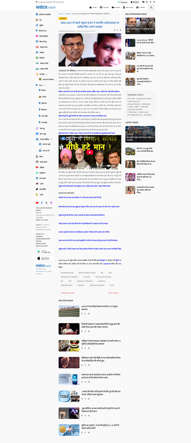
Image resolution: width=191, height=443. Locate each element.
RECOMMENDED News (136, 14)
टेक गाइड (42, 178)
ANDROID (107, 263)
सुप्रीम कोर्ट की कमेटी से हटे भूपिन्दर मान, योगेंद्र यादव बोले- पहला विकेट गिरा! (84, 186)
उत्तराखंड (44, 122)
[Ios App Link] (134, 3)
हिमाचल (44, 109)
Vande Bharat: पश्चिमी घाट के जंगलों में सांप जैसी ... (146, 41)
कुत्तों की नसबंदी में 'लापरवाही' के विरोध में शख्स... (144, 82)
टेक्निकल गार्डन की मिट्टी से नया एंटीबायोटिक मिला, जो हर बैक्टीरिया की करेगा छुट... (101, 359)
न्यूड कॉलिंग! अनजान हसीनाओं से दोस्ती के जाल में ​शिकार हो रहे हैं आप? (100, 410)
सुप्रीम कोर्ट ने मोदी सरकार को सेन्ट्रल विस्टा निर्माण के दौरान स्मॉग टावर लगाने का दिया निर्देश (90, 249)
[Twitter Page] (47, 203)
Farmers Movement (97, 285)
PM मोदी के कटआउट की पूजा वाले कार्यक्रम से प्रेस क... (145, 69)
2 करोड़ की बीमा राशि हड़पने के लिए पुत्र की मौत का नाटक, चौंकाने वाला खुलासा (100, 393)
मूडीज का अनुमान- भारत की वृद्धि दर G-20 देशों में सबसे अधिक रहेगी (100, 427)
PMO (70, 281)
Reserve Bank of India (87, 273)
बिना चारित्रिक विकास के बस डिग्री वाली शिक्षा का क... (146, 163)
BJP (62, 281)
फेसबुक (102, 260)
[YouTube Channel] (37, 203)
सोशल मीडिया (44, 139)
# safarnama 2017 (133, 101)
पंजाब (44, 97)
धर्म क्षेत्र (41, 74)
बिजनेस (41, 58)
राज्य (40, 85)
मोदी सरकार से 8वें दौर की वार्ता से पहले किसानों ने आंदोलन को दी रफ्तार (83, 223)
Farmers (81, 285)
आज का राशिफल (48, 79)
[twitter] (150, 2)
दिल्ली (43, 90)
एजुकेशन (42, 173)
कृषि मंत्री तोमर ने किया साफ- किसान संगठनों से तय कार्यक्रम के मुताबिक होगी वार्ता (87, 133)
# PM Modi (144, 106)
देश (40, 20)
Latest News (131, 122)
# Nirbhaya (147, 115)
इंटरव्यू (42, 128)
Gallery (106, 7)
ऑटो (41, 184)
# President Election (134, 115)
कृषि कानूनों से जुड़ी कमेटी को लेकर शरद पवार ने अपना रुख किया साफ (82, 116)
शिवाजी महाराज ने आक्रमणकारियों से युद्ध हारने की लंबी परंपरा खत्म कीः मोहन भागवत (100, 325)
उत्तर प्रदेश (44, 116)
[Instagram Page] (51, 203)
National (130, 134)
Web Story (129, 7)
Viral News (131, 25)
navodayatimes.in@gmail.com (45, 215)
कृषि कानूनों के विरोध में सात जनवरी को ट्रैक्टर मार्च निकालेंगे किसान (82, 215)
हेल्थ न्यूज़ (43, 134)
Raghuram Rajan (67, 273)
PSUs (110, 273)
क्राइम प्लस (43, 47)
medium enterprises (103, 277)
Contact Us (40, 234)
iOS (119, 263)
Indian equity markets (69, 277)
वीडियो (42, 167)
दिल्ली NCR (43, 30)
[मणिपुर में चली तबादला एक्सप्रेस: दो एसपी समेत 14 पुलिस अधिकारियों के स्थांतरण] (69, 351)
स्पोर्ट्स (41, 52)
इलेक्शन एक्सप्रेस (45, 14)
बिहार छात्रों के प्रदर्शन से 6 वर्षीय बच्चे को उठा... (140, 30)
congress (101, 281)
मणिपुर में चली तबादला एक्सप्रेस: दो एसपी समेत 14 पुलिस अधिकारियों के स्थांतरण (101, 342)
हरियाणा (44, 103)
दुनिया (41, 25)
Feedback (39, 236)
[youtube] (143, 2)
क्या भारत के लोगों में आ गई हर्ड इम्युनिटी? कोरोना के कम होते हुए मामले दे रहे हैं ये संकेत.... (89, 240)
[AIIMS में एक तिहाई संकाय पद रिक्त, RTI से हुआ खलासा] (69, 316)
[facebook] (146, 2)
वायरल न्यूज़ (46, 144)
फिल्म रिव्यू (43, 41)
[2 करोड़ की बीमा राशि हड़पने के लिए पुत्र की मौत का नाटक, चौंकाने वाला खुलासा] (69, 401)
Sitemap (38, 241)
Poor (112, 285)
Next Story (113, 293)
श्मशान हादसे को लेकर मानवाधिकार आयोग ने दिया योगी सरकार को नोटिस (84, 232)
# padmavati (146, 104)
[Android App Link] (122, 3)
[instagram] (154, 2)
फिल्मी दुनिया (43, 36)
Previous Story (68, 293)
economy (86, 277)
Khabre (67, 14)
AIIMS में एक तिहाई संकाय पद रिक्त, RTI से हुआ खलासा (99, 308)
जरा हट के (46, 150)
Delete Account (42, 246)
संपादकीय (42, 189)
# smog (130, 106)
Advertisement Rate (43, 239)
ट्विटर (117, 260)
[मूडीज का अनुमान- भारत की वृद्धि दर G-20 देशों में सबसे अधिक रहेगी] (69, 435)
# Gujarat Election (133, 104)
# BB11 (136, 106)
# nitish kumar (143, 112)
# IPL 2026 (131, 98)
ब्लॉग (41, 194)
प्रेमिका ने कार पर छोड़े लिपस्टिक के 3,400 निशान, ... (145, 56)
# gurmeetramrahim (134, 109)
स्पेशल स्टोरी (44, 63)
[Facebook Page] (42, 203)
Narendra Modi (67, 285)
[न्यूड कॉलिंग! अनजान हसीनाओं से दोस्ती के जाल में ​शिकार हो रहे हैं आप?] (69, 418)
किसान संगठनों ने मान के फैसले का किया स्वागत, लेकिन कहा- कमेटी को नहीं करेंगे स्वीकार (89, 91)
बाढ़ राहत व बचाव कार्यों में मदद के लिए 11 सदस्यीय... (140, 139)
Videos (117, 7)
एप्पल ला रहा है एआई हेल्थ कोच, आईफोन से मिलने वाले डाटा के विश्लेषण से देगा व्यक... (100, 376)
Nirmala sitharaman (85, 281)
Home (94, 7)
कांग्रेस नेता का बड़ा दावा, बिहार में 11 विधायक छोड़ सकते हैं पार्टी (80, 197)
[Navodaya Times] (45, 7)
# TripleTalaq (132, 112)
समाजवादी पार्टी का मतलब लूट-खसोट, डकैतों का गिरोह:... (145, 190)
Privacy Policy (41, 243)
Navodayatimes (40, 271)
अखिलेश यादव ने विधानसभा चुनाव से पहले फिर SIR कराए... (146, 177)
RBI (102, 273)
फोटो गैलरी (43, 162)
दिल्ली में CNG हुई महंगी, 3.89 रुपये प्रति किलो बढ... (145, 150)
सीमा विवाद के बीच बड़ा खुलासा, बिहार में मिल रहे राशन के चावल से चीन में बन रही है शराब (89, 206)
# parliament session (144, 98)
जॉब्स (41, 156)
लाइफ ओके (44, 69)
